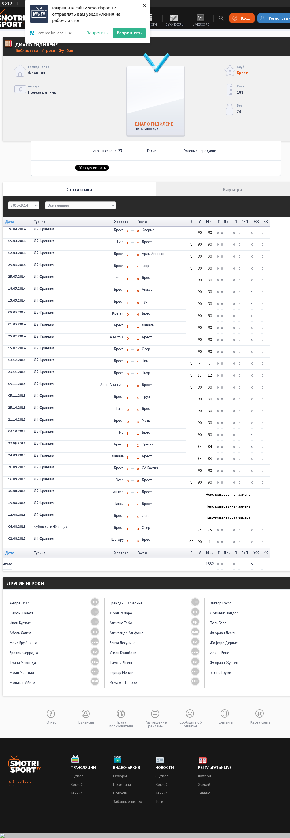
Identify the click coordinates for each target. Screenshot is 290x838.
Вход (245, 18)
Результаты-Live (215, 767)
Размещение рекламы (156, 724)
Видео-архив (126, 767)
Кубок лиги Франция (51, 526)
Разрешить (129, 32)
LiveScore (201, 24)
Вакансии (86, 722)
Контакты (225, 722)
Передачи (122, 784)
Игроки (48, 50)
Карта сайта (260, 722)
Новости (120, 792)
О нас (51, 722)
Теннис (76, 792)
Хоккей (77, 784)
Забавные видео (127, 801)
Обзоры (120, 775)
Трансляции (83, 767)
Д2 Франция (44, 229)
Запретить (97, 32)
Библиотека (27, 50)
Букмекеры (175, 24)
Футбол (66, 50)
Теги (159, 801)
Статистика (79, 189)
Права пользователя (121, 724)
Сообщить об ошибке (190, 724)
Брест (242, 72)
